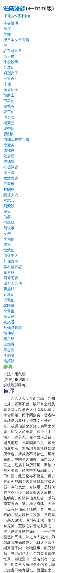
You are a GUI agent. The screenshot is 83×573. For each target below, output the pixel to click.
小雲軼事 (10, 62)
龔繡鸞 (9, 161)
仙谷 (7, 217)
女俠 (7, 233)
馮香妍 (9, 128)
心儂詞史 (10, 167)
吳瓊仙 (9, 67)
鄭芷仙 (9, 111)
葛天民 (9, 316)
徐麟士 (9, 95)
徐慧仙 (9, 250)
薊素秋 (9, 205)
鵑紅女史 (10, 194)
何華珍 (9, 222)
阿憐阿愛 (10, 277)
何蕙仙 (9, 100)
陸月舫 (9, 338)
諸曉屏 (9, 305)
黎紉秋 (9, 189)
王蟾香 (9, 344)
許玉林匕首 (12, 50)
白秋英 (9, 106)
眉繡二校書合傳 (16, 139)
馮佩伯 (9, 300)
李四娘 (9, 239)
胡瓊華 (9, 228)
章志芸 (9, 349)
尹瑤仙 (9, 294)
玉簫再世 (10, 78)
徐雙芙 (9, 145)
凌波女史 (10, 178)
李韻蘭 (9, 355)
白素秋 (9, 272)
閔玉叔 (9, 172)
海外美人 (10, 255)
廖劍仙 (9, 133)
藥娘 (7, 211)
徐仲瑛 (9, 333)
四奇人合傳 (12, 283)
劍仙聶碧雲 (12, 327)
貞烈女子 (10, 73)
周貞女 (9, 117)
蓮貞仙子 (10, 89)
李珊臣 (9, 311)
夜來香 (9, 322)
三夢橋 (9, 183)
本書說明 (10, 23)
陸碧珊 (9, 156)
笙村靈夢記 (12, 266)
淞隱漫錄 (14, 8)
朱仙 (7, 84)
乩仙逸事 (10, 261)
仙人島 (9, 56)
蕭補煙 (9, 150)
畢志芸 (9, 200)
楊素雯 (9, 122)
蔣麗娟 (9, 288)
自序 (7, 28)
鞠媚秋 (9, 360)
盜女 (7, 244)
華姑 (7, 34)
